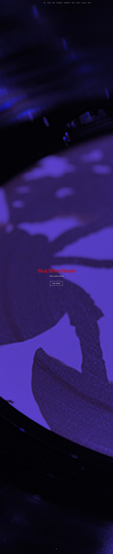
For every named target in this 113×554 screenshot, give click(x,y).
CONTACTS (84, 2)
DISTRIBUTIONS (67, 2)
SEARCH (89, 2)
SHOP (45, 2)
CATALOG (49, 2)
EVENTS (73, 2)
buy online (56, 283)
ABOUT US (78, 2)
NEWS (54, 2)
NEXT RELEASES (59, 2)
